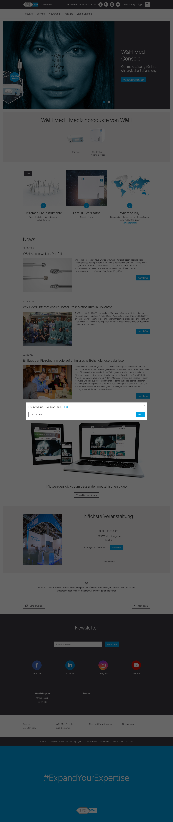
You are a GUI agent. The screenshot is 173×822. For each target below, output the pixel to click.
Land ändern (36, 414)
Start (140, 414)
